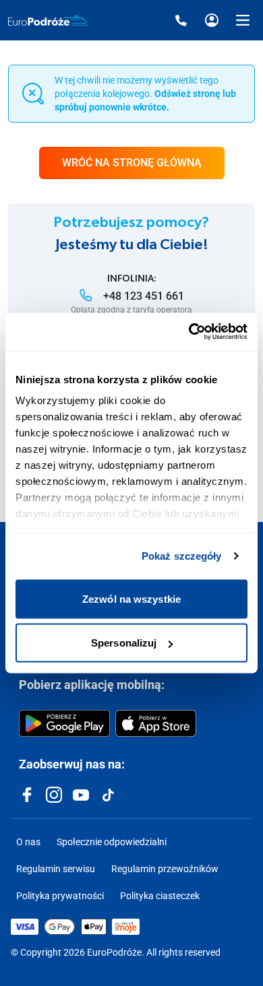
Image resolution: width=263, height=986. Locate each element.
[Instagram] (54, 795)
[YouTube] (81, 795)
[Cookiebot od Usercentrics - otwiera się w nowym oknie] (189, 332)
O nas (28, 841)
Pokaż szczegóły (182, 556)
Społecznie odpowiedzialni (112, 841)
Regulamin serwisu (55, 868)
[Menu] (243, 20)
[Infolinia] (180, 20)
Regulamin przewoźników (164, 868)
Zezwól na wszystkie (131, 598)
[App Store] (155, 723)
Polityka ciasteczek (160, 895)
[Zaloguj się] (212, 20)
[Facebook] (27, 795)
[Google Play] (64, 723)
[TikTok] (108, 795)
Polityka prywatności (60, 895)
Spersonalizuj (123, 643)
